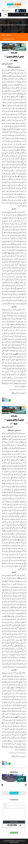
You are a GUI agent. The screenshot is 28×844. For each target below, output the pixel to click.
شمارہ (3, 14)
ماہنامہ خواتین (10, 4)
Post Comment (14, 832)
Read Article (14, 793)
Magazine (8, 35)
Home (3, 35)
